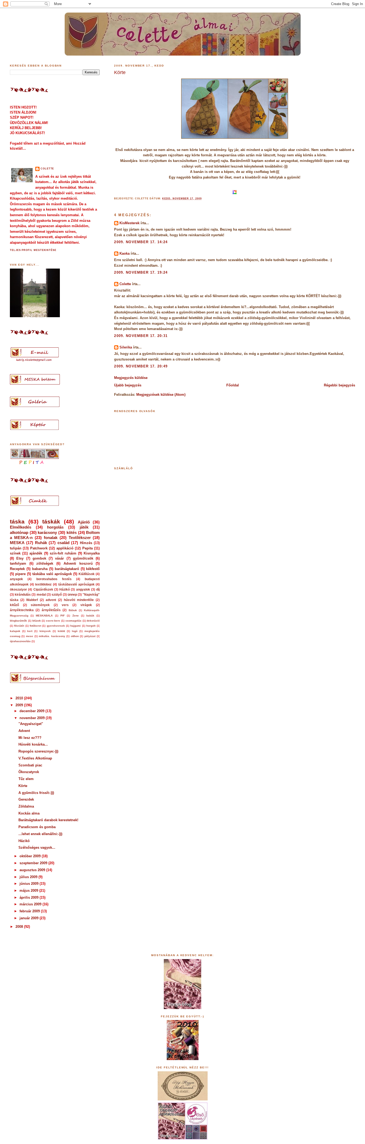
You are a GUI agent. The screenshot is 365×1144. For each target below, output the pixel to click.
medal (41, 594)
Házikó (64, 589)
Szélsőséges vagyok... (36, 848)
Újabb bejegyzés (127, 385)
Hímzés (86, 543)
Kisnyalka (92, 553)
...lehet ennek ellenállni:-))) (40, 834)
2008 (19, 927)
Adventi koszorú (78, 563)
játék (84, 527)
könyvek (45, 631)
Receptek (17, 569)
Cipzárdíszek (43, 589)
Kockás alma (29, 813)
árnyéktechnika (22, 610)
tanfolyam (18, 563)
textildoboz (43, 584)
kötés (72, 532)
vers (65, 605)
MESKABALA (44, 615)
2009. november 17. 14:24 (141, 242)
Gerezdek (26, 799)
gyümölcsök (83, 558)
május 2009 (29, 891)
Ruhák (41, 542)
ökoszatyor (18, 589)
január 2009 (30, 918)
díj (98, 589)
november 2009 (33, 718)
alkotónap (19, 532)
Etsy (20, 558)
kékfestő (93, 569)
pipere (20, 574)
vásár (59, 558)
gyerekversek (56, 625)
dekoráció (93, 620)
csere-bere (53, 620)
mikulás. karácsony (52, 636)
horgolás (55, 527)
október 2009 (31, 856)
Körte (120, 72)
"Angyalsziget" (30, 724)
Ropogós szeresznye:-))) (38, 751)
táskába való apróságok (52, 574)
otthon (75, 636)
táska (17, 521)
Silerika (125, 347)
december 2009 (32, 711)
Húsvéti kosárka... (33, 744)
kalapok (15, 631)
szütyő (57, 594)
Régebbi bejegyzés (339, 385)
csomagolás (73, 620)
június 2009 (30, 884)
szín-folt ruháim (63, 553)
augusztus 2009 (33, 870)
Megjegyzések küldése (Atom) (160, 395)
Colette (125, 284)
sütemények (40, 605)
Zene (75, 615)
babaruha (40, 569)
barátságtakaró (67, 569)
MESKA (17, 542)
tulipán (15, 548)
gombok (39, 558)
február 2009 (30, 911)
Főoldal (232, 385)
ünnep (72, 594)
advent (51, 600)
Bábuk (73, 610)
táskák (51, 521)
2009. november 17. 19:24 (141, 272)
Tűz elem (26, 779)
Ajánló (84, 522)
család (63, 542)
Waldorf (32, 600)
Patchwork (39, 548)
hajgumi (75, 625)
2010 (19, 698)
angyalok (83, 589)
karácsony (47, 532)
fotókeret (35, 625)
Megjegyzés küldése (130, 378)
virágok (86, 605)
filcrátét (19, 625)
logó (74, 631)
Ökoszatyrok (28, 772)
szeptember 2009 (34, 863)
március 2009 (31, 904)
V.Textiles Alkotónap (35, 758)
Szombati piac (30, 765)
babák (90, 615)
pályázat (89, 636)
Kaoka (124, 253)
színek (15, 553)
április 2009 (30, 897)
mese (29, 636)
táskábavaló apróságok (76, 584)
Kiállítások (87, 574)
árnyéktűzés (51, 610)
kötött (61, 631)
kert (29, 631)
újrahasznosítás (20, 641)
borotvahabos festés (54, 579)
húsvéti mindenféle (79, 600)
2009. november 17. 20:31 (141, 336)
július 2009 (29, 877)
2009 (19, 705)
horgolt (90, 625)
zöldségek (44, 563)
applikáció (64, 548)
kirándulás (23, 594)
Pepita (87, 548)
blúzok (36, 620)
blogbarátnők (18, 620)
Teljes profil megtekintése (33, 250)
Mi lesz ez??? (29, 738)
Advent (24, 731)
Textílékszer (80, 537)
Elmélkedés (20, 527)
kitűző (14, 605)
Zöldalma (26, 806)
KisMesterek (129, 223)
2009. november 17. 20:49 (141, 366)
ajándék (35, 553)
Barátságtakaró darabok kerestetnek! (48, 820)
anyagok (16, 579)
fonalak (50, 537)
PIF (62, 615)
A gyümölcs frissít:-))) (36, 793)
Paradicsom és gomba (37, 827)
